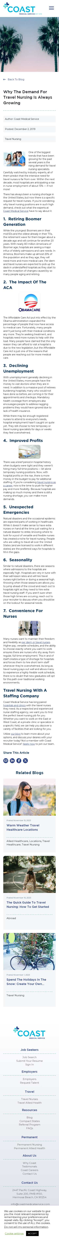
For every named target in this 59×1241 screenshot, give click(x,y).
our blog (15, 733)
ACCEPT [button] (32, 1233)
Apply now (29, 743)
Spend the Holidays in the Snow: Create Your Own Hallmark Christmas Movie (26, 982)
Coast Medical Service (15, 211)
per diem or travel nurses (36, 642)
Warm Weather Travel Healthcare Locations (23, 827)
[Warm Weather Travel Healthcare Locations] (29, 796)
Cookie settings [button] (14, 1233)
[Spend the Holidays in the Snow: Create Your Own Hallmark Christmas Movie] (29, 951)
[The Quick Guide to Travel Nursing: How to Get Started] (29, 874)
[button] (51, 8)
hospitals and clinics (14, 705)
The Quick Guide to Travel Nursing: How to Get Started (28, 904)
